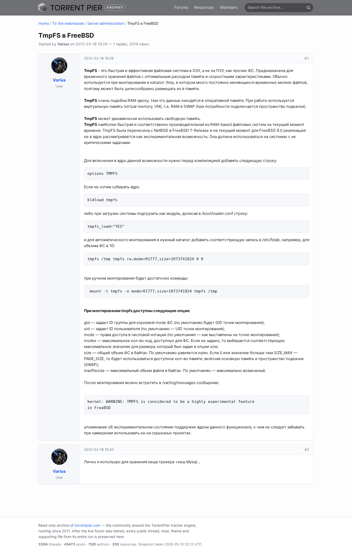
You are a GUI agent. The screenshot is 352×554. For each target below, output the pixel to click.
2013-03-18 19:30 (99, 449)
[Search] (308, 7)
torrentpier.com (87, 525)
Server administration (105, 23)
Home (43, 23)
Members (229, 7)
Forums (181, 7)
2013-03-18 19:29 (98, 58)
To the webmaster (68, 23)
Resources (204, 7)
